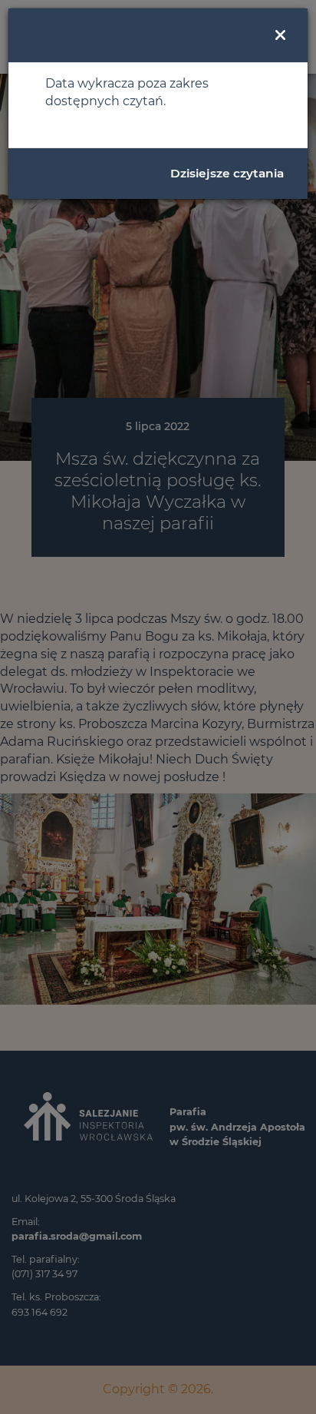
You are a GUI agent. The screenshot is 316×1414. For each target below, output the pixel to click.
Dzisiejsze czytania (227, 173)
